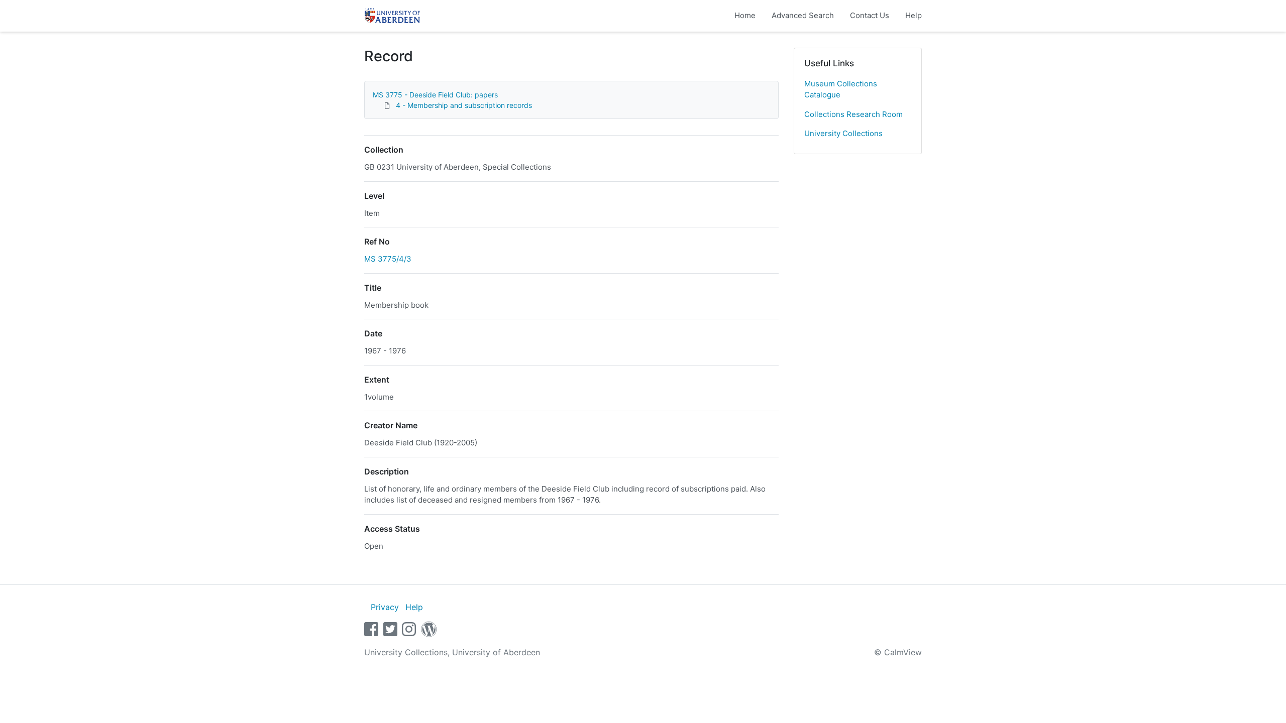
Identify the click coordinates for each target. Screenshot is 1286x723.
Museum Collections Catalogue (840, 89)
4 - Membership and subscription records (464, 105)
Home (745, 15)
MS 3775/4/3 (387, 259)
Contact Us (869, 15)
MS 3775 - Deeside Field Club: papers (435, 94)
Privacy (385, 607)
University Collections (843, 133)
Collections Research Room (853, 114)
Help (913, 15)
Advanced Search (803, 15)
